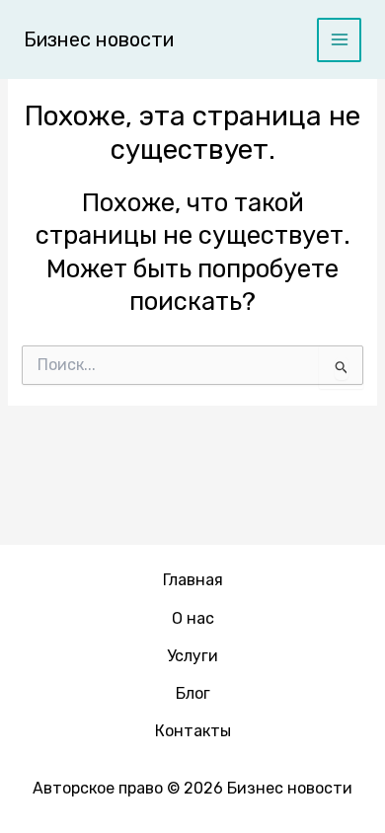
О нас (193, 618)
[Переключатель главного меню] (339, 40)
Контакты (193, 730)
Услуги (192, 655)
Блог (193, 693)
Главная (193, 579)
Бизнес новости (99, 39)
